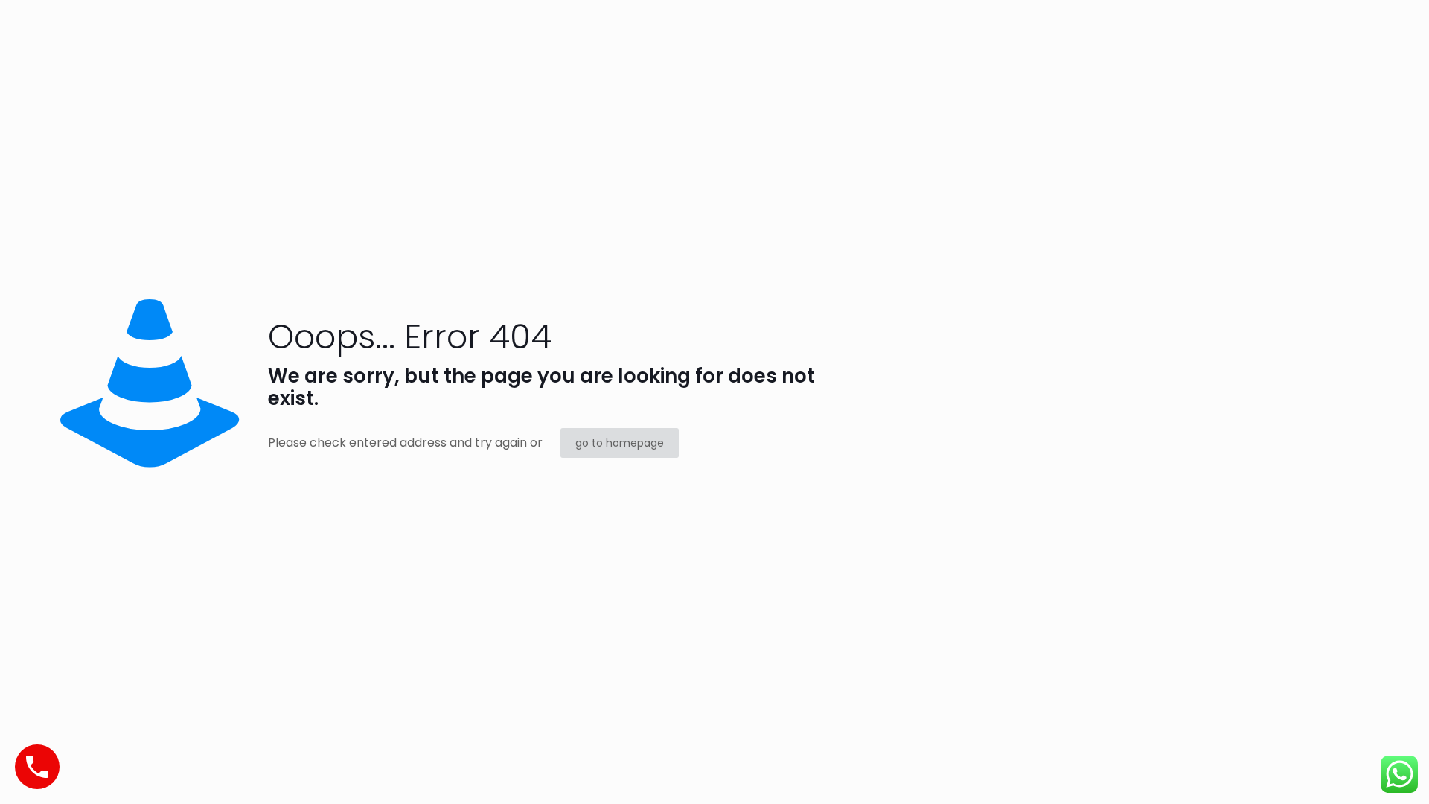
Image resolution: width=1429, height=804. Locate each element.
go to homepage (619, 443)
